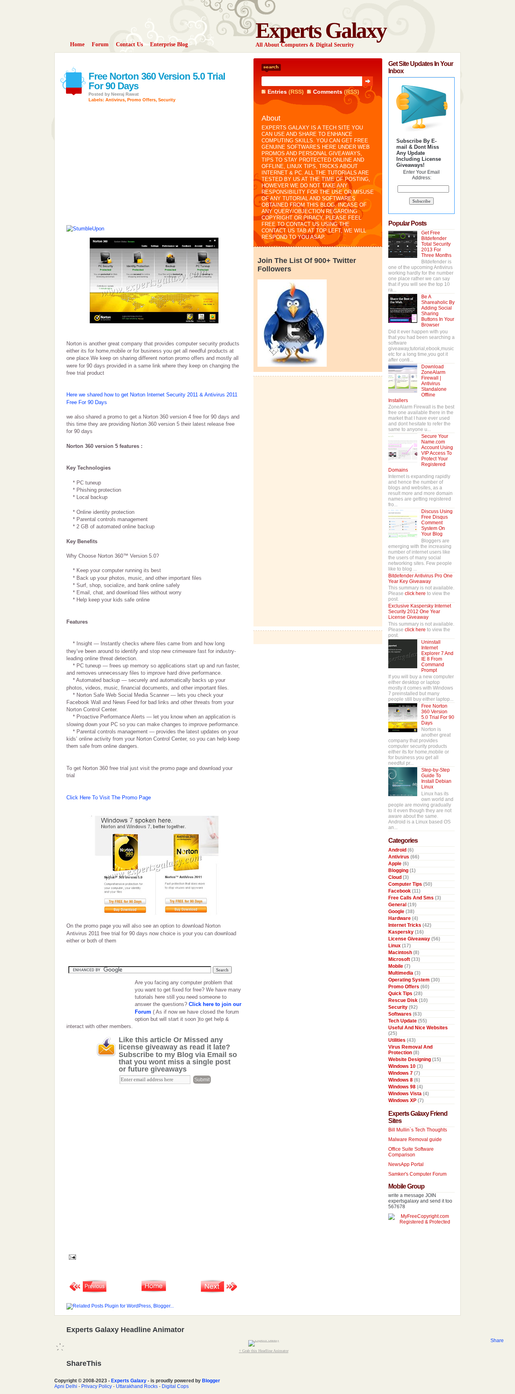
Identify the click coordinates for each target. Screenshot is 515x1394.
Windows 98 (402, 1087)
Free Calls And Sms (411, 898)
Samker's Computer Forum (417, 1174)
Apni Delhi (65, 1386)
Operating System (409, 980)
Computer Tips (405, 884)
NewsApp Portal (406, 1164)
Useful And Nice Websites (418, 1028)
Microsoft (399, 959)
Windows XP (403, 1100)
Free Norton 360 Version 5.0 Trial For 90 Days (157, 81)
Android (398, 850)
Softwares (400, 1014)
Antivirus (115, 99)
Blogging (399, 870)
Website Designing (410, 1059)
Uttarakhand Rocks (137, 1386)
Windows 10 (402, 1066)
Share (497, 1340)
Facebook (400, 891)
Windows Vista (405, 1093)
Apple (395, 863)
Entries (277, 91)
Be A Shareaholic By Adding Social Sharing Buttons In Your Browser (438, 311)
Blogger (211, 1381)
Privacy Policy (96, 1386)
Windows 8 (401, 1080)
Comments (327, 91)
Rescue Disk (403, 1000)
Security (166, 99)
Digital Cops (175, 1386)
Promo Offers (141, 99)
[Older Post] (219, 1292)
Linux (395, 945)
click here (416, 593)
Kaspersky (401, 932)
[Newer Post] (88, 1292)
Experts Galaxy (320, 30)
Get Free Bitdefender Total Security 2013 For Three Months (436, 244)
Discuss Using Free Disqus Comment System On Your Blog (437, 523)
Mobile (396, 966)
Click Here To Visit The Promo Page (108, 798)
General (398, 904)
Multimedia (401, 973)
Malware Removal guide (415, 1139)
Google (397, 911)
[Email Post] (71, 1256)
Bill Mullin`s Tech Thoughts (417, 1130)
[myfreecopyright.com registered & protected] (421, 1222)
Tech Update (403, 1021)
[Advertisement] (160, 61)
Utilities (397, 1040)
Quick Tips (401, 993)
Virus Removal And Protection (410, 1049)
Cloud (395, 877)
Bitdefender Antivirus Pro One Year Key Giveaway (420, 578)
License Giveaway (409, 939)
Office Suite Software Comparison (411, 1152)
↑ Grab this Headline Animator (263, 1351)
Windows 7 (401, 1073)
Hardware (400, 918)
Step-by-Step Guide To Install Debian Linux (436, 778)
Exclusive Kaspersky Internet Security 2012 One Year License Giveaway (419, 611)
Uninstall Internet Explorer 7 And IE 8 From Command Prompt (437, 656)
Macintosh (400, 952)
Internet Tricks (405, 925)
